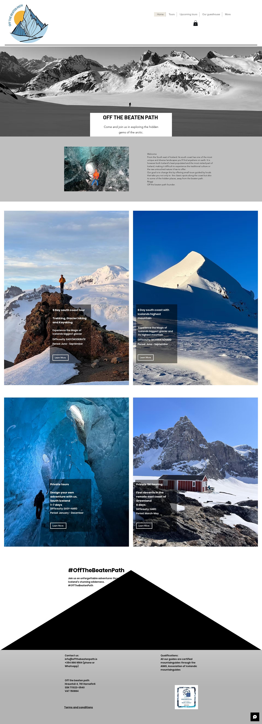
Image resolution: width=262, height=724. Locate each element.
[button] (171, 14)
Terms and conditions (78, 707)
